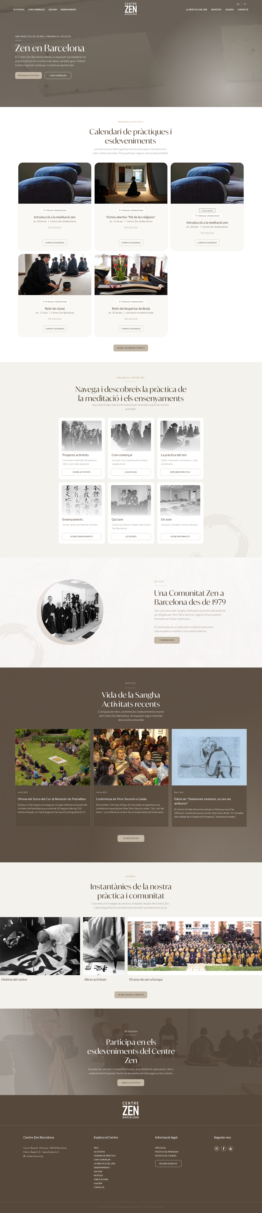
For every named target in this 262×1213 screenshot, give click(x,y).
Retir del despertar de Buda (131, 308)
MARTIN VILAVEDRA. (154, 1207)
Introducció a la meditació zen (55, 217)
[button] (216, 9)
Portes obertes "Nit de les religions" (130, 217)
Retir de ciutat (55, 308)
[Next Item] (255, 946)
